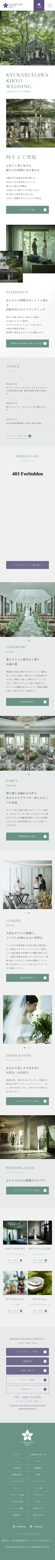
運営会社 (5, 1540)
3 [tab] (30, 1047)
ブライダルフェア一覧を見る (27, 565)
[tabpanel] (27, 609)
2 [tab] (29, 640)
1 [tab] (26, 640)
